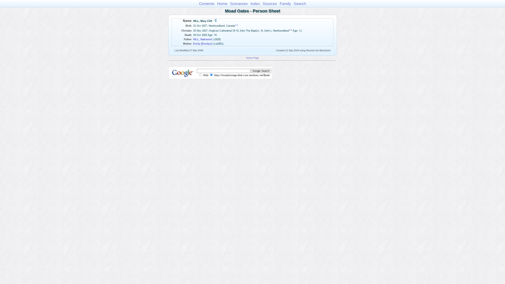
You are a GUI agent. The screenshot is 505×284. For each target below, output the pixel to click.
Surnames (239, 4)
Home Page (252, 58)
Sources (270, 4)
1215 (236, 25)
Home (222, 4)
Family (285, 4)
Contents (206, 4)
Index (255, 4)
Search (300, 4)
